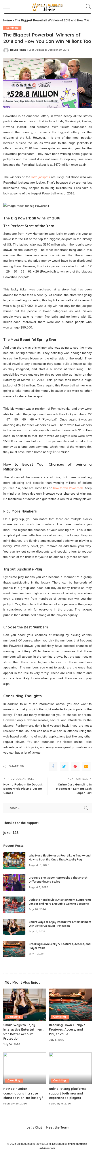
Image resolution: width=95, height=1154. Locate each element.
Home (7, 20)
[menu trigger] (8, 6)
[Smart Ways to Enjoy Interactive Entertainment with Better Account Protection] (14, 927)
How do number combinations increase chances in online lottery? (23, 1093)
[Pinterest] (75, 766)
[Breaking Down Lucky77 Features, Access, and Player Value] (14, 949)
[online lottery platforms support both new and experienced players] (70, 1068)
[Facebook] (53, 766)
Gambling (12, 27)
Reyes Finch (18, 50)
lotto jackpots (40, 177)
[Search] (87, 6)
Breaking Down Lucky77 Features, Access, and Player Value (67, 1029)
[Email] (86, 766)
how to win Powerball (68, 488)
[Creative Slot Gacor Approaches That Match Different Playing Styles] (14, 882)
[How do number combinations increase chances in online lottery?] (24, 1068)
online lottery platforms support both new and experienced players (67, 1093)
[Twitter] (64, 766)
